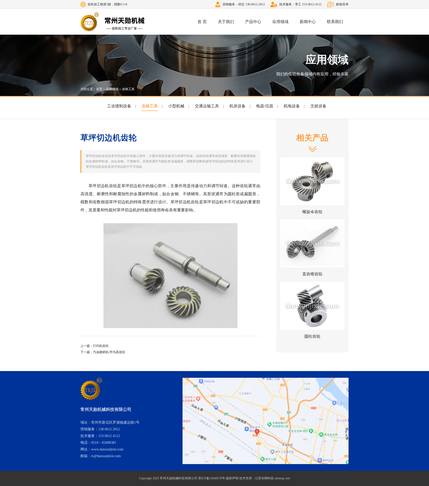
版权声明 (232, 478)
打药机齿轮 (101, 346)
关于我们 (226, 21)
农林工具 (128, 89)
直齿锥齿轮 (312, 274)
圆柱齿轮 (312, 336)
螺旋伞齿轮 (312, 212)
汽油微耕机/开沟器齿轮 (109, 352)
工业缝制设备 (119, 106)
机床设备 (237, 106)
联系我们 (335, 21)
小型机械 (176, 106)
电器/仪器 (264, 106)
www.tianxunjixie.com (107, 449)
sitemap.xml (282, 478)
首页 (99, 89)
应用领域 (280, 21)
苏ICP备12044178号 (211, 478)
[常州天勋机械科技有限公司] (112, 21)
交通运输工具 (207, 106)
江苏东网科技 (264, 478)
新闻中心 (308, 21)
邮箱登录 (342, 4)
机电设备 (292, 106)
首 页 (202, 21)
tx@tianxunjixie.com (106, 456)
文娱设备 (318, 106)
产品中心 (253, 21)
